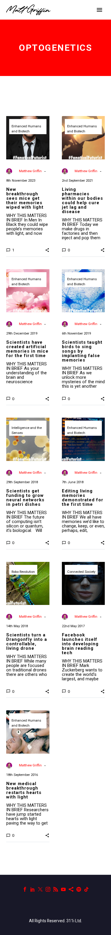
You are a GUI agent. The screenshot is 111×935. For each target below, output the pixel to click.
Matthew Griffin (30, 171)
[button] (47, 250)
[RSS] (55, 889)
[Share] (71, 889)
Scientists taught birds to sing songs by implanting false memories (82, 351)
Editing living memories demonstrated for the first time (82, 497)
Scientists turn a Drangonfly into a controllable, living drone (26, 641)
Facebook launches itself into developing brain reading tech (80, 643)
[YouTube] (63, 889)
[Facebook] (24, 889)
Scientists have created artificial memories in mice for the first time (27, 349)
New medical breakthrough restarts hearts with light (23, 790)
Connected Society (81, 572)
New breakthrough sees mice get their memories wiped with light (25, 198)
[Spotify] (78, 889)
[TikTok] (86, 889)
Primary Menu (99, 9)
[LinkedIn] (32, 889)
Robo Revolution (23, 572)
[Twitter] (40, 889)
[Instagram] (48, 889)
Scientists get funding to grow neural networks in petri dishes (25, 497)
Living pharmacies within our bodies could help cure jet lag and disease (82, 200)
